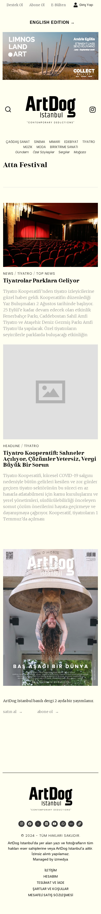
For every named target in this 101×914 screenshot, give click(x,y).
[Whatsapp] (63, 824)
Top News (45, 273)
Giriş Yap (86, 5)
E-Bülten (58, 5)
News (8, 273)
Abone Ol (37, 5)
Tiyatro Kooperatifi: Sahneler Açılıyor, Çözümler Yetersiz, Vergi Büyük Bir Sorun (49, 459)
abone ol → (48, 711)
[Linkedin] (46, 824)
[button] (8, 109)
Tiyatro (24, 273)
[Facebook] (30, 824)
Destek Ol (14, 5)
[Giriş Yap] (75, 5)
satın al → (13, 711)
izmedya (61, 859)
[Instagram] (21, 824)
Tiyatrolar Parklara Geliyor (41, 281)
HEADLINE (11, 445)
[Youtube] (55, 824)
